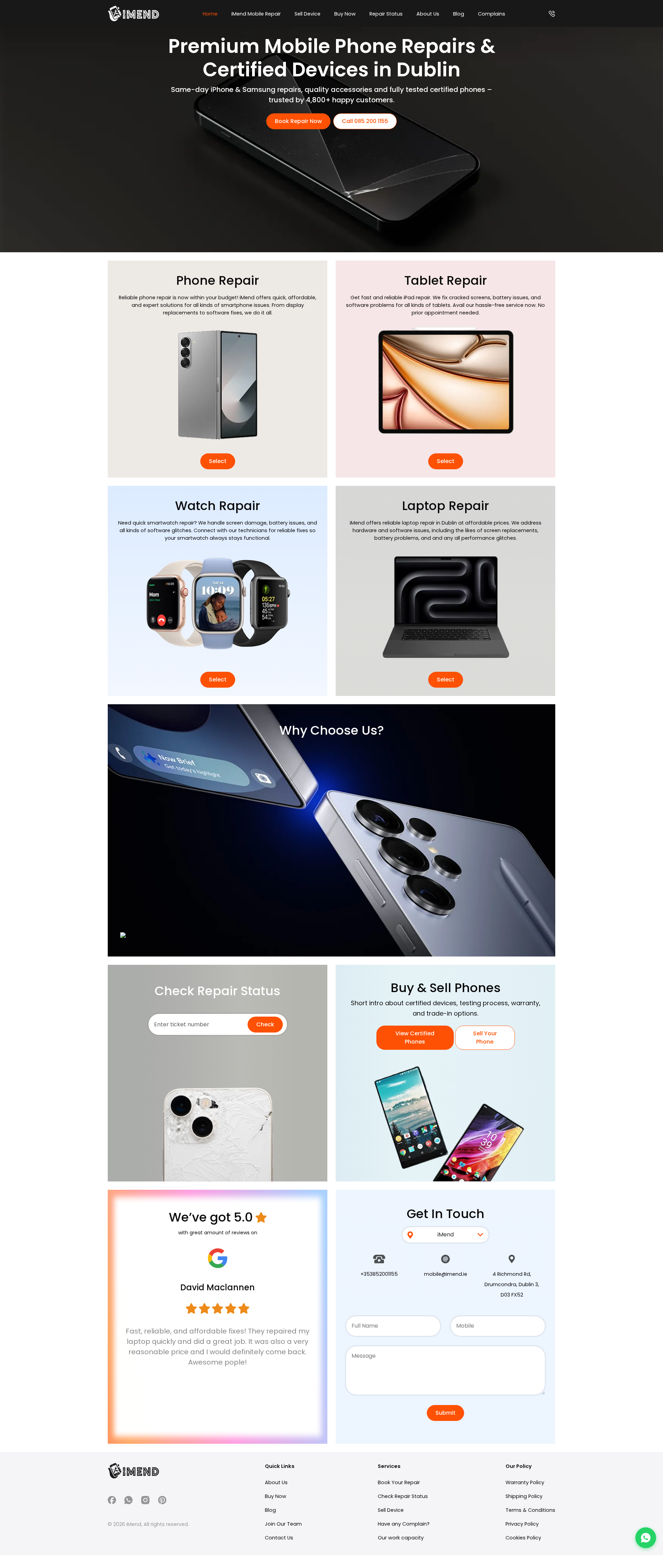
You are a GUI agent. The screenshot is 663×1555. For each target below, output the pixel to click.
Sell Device (307, 13)
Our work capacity (401, 1537)
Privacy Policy (522, 1523)
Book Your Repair (399, 1482)
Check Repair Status (403, 1496)
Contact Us (279, 1537)
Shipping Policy (524, 1496)
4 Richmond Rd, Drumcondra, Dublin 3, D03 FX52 (511, 1284)
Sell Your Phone (485, 1037)
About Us (427, 13)
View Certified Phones (414, 1037)
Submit (445, 1413)
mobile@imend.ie (445, 1274)
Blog (458, 13)
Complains (491, 13)
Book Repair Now (298, 121)
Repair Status (386, 13)
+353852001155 (379, 1274)
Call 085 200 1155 (365, 121)
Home (210, 13)
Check (265, 1024)
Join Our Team (283, 1523)
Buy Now (345, 13)
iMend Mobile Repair (256, 13)
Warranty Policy (525, 1482)
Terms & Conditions (530, 1510)
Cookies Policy (523, 1537)
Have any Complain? (404, 1523)
